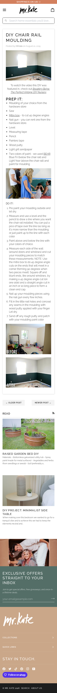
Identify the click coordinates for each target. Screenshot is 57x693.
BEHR (47, 153)
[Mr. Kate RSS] (53, 413)
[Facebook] (4, 668)
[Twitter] (10, 668)
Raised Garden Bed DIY (21, 453)
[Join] (51, 598)
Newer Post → (43, 403)
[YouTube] (33, 668)
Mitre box (14, 115)
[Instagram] (27, 668)
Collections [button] (10, 637)
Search (25, 688)
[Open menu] (7, 10)
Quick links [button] (9, 647)
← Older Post (14, 403)
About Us (36, 688)
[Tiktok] (16, 668)
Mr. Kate (9, 688)
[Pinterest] (21, 668)
